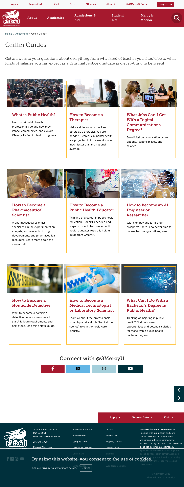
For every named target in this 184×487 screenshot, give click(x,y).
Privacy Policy (113, 447)
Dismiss (86, 468)
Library (109, 429)
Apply (14, 4)
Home (8, 34)
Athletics (91, 4)
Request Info (35, 4)
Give (72, 4)
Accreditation (79, 435)
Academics (21, 34)
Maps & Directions (42, 447)
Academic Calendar (82, 429)
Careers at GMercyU (82, 447)
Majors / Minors (113, 441)
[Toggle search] (176, 17)
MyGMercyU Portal (137, 4)
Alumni (110, 4)
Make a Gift (111, 435)
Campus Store (79, 441)
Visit (56, 4)
